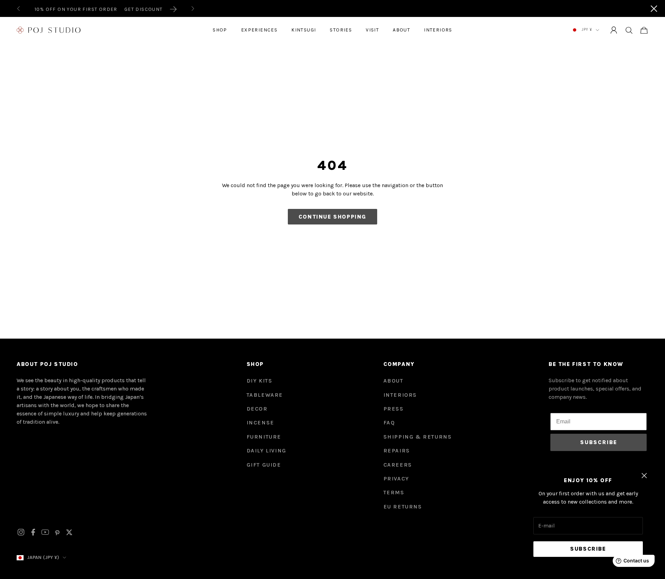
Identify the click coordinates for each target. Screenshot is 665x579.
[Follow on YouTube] (45, 532)
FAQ (389, 422)
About (401, 30)
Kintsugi (303, 30)
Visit (372, 30)
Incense (260, 422)
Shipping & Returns (417, 436)
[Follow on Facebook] (33, 532)
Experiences (259, 30)
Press (393, 408)
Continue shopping (332, 216)
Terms (394, 492)
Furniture (264, 436)
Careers (397, 464)
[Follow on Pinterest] (57, 532)
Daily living (266, 450)
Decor (257, 408)
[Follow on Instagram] (21, 532)
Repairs (396, 450)
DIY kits (260, 380)
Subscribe (588, 548)
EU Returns (402, 506)
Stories (341, 30)
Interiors (438, 30)
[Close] (654, 8)
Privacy (396, 478)
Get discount (143, 8)
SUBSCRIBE (598, 442)
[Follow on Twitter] (69, 532)
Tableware (265, 395)
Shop (220, 30)
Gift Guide (264, 464)
